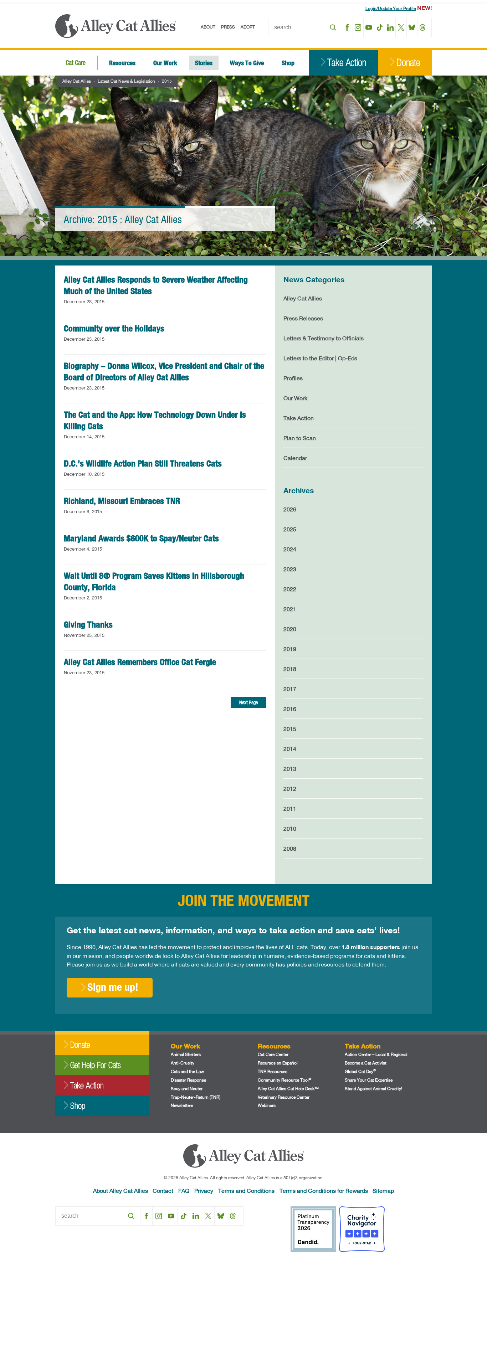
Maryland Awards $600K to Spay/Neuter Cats (141, 538)
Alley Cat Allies (76, 81)
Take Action (346, 62)
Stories (203, 62)
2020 (289, 628)
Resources (122, 62)
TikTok (379, 27)
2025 (289, 529)
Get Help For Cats (95, 1065)
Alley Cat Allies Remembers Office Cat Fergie (140, 661)
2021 (289, 608)
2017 (289, 688)
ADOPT (248, 27)
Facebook (347, 27)
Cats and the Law (187, 1071)
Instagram (358, 27)
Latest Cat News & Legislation (126, 81)
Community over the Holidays (114, 328)
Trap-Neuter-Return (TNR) (195, 1097)
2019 (289, 648)
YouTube (369, 27)
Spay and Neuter (187, 1088)
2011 (289, 808)
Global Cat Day (360, 1071)
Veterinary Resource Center (283, 1097)
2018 (289, 668)
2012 (289, 788)
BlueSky (412, 27)
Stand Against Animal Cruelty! (373, 1088)
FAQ (183, 1190)
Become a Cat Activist (365, 1063)
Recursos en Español (278, 1063)
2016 (289, 708)
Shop (288, 62)
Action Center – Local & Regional (376, 1054)
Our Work (165, 62)
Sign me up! (112, 986)
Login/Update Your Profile (390, 8)
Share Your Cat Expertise (369, 1080)
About (208, 27)
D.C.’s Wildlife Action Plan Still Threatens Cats (143, 463)
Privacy (203, 1190)
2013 (289, 768)
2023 (289, 569)
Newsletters (182, 1105)
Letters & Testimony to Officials (323, 338)
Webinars (267, 1105)
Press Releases (303, 318)
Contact (163, 1190)
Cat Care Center (273, 1054)
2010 (289, 828)
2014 (289, 748)
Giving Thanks (88, 624)
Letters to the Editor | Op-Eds (320, 358)
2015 (289, 728)
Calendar (295, 457)
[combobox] (305, 27)
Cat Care (76, 62)
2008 (289, 848)
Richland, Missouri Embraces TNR (122, 500)
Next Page (248, 702)
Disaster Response (188, 1080)
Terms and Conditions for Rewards (324, 1190)
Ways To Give (247, 62)
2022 (289, 589)
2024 (289, 549)
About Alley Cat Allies (120, 1190)
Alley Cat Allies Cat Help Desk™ (288, 1088)
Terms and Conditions (246, 1190)
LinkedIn (390, 27)
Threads (422, 27)
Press (228, 27)
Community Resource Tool (284, 1080)
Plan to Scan (299, 437)
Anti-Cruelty (182, 1063)
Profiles (293, 378)
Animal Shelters (186, 1054)
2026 (289, 509)
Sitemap (383, 1190)
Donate (408, 62)
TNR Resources (272, 1071)
